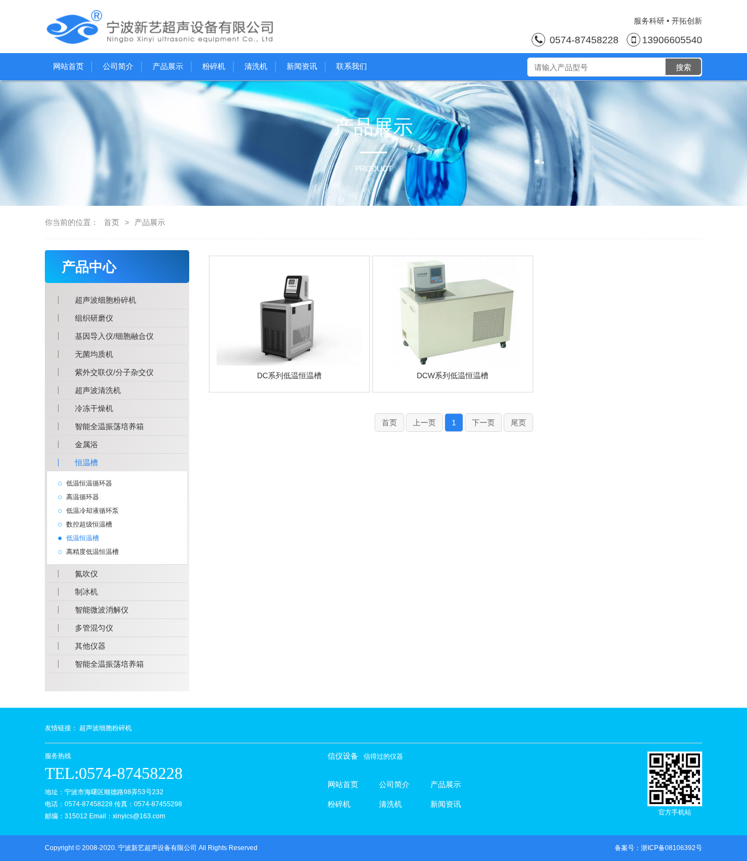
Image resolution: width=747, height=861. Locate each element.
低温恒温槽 (82, 538)
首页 (111, 222)
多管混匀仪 (94, 627)
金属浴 (86, 444)
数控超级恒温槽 (89, 524)
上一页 (424, 422)
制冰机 (86, 591)
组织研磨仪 (94, 318)
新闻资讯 (302, 66)
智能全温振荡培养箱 (109, 426)
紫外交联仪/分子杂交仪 (114, 372)
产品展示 (168, 66)
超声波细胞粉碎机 (105, 300)
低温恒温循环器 (89, 483)
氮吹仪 (86, 573)
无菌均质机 (94, 354)
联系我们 (351, 66)
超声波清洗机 (98, 390)
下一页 (483, 422)
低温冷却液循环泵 (92, 511)
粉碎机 (213, 66)
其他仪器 (90, 646)
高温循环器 (82, 497)
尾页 (518, 422)
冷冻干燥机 (94, 408)
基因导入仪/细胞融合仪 (114, 336)
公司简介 (118, 66)
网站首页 (68, 66)
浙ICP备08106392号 (671, 848)
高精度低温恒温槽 (92, 552)
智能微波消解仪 (102, 609)
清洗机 (255, 66)
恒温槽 (86, 462)
